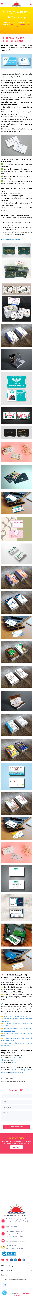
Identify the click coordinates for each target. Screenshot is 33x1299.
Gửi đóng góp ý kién (16, 1127)
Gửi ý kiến (16, 1147)
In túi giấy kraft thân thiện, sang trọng (15, 1016)
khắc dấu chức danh (16, 1072)
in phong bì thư (25, 1070)
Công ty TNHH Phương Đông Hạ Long (15, 1279)
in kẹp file (15, 1070)
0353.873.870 (19, 1236)
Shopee (14, 1062)
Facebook (13, 1060)
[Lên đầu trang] (28, 1292)
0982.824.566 (16, 1057)
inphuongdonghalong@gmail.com (15, 1081)
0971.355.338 (10, 1236)
